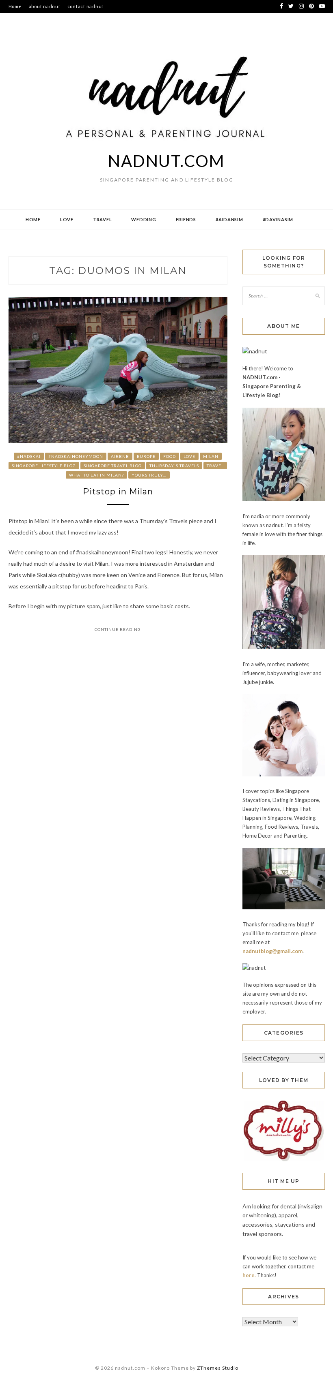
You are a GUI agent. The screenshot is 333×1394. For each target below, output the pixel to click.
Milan (210, 456)
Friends (186, 219)
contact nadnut (85, 6)
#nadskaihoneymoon (75, 456)
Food (169, 456)
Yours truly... (149, 475)
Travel (102, 219)
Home (15, 6)
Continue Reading (118, 629)
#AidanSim (229, 219)
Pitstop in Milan (118, 491)
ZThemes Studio (217, 1368)
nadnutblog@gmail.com (272, 951)
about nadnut (45, 6)
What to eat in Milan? (96, 475)
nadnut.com (166, 161)
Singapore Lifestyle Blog (44, 465)
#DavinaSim (278, 219)
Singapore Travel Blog (113, 465)
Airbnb (120, 456)
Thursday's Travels (174, 465)
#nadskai (29, 456)
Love (67, 219)
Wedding (143, 219)
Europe (146, 456)
